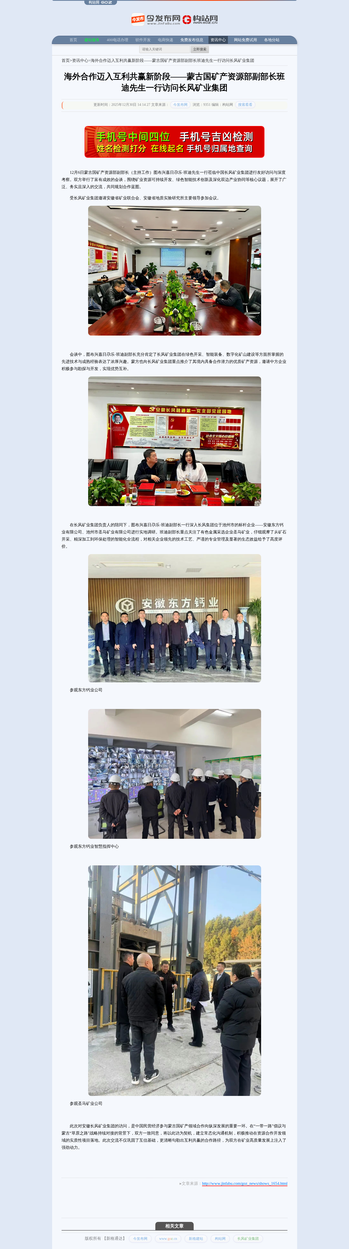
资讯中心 (218, 40)
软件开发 (143, 40)
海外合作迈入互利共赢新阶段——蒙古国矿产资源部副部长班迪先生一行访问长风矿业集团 (172, 60)
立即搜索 (199, 49)
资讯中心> (81, 60)
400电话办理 (117, 40)
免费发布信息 (191, 40)
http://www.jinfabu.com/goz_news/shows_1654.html (244, 1183)
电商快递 (165, 40)
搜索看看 (245, 105)
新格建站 (196, 1239)
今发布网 (180, 105)
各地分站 (272, 40)
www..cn (168, 1239)
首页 (73, 40)
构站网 (220, 1239)
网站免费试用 (245, 40)
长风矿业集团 (248, 1239)
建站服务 (92, 40)
